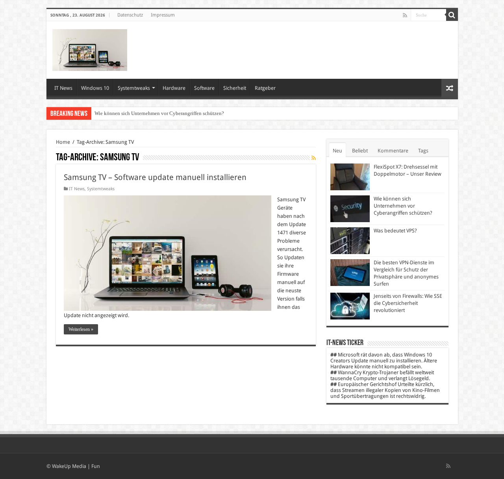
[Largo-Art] (89, 48)
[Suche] (452, 15)
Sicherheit (234, 88)
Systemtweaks (134, 88)
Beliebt (360, 151)
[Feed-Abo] (313, 158)
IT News (63, 88)
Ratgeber (265, 88)
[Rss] (405, 15)
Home (63, 142)
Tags (423, 151)
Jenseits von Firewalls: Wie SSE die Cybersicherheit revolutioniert (408, 303)
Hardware (174, 88)
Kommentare (393, 151)
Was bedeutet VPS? (395, 231)
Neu (337, 151)
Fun (95, 466)
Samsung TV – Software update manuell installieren (155, 177)
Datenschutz (130, 15)
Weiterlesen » (81, 329)
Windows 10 (95, 88)
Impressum (163, 15)
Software (204, 88)
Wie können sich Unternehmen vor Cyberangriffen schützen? (159, 113)
